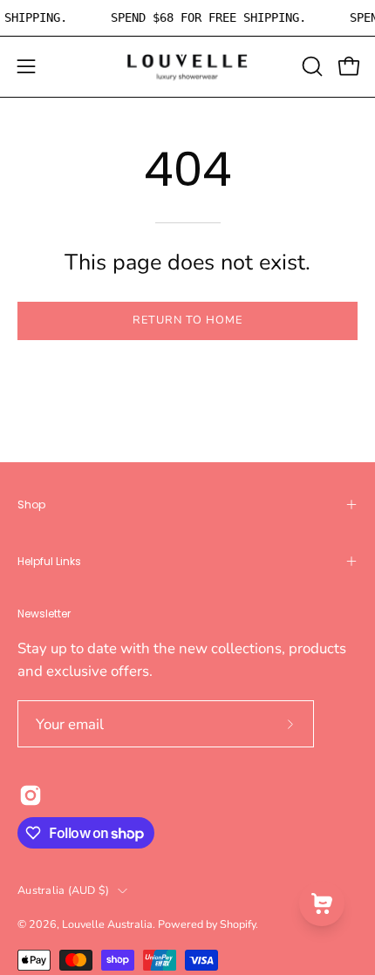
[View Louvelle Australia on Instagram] (30, 795)
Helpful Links (49, 561)
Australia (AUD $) (63, 890)
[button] (310, 66)
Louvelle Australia (107, 924)
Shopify (238, 924)
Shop (31, 504)
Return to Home (187, 320)
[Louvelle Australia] (187, 67)
